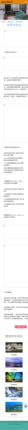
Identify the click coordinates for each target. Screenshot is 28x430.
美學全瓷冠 (19, 22)
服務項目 (11, 22)
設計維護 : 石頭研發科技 (20, 422)
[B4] (14, 12)
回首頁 (3, 22)
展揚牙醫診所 (7, 2)
